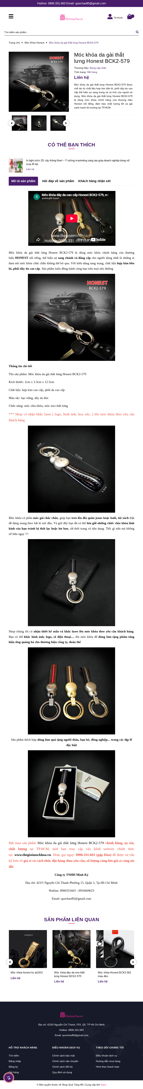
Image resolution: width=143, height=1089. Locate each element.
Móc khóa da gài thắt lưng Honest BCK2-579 (41, 252)
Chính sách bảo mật (63, 1055)
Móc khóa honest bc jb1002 (27, 972)
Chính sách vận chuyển (65, 1061)
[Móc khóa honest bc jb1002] (28, 949)
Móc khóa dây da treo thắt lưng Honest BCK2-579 (69, 974)
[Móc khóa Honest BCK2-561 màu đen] (115, 949)
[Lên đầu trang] (134, 1077)
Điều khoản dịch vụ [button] (66, 1047)
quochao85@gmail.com (90, 3)
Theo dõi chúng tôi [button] (110, 1047)
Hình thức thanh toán (107, 1066)
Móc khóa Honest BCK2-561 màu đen (114, 974)
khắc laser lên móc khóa (81, 631)
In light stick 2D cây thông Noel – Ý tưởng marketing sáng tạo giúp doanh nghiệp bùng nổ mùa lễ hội (77, 162)
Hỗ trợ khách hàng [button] (23, 1047)
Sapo (103, 1084)
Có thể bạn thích (71, 144)
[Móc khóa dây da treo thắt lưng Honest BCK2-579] (71, 949)
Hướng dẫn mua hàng (108, 1061)
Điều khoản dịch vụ (106, 1055)
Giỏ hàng (14, 1072)
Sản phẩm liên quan (71, 919)
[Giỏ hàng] (130, 17)
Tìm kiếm (14, 1055)
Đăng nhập (15, 1061)
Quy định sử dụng (62, 1072)
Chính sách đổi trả (62, 1066)
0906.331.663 (56, 3)
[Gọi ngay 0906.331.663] (8, 1077)
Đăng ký (13, 1066)
